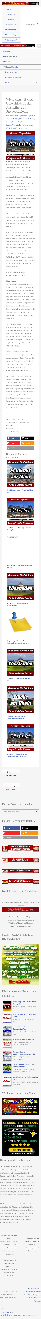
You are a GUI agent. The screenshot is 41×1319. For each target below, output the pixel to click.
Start (29, 1288)
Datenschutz (36, 1288)
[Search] (38, 24)
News (28, 122)
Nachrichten (16, 122)
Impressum (37, 1292)
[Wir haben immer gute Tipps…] (20, 1106)
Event (27, 119)
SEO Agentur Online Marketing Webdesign (32, 1298)
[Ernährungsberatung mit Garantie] (20, 1137)
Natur (23, 122)
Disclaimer (29, 1292)
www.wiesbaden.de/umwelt (15, 275)
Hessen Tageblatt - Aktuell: (9, 1241)
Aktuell (21, 119)
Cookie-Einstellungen (7, 1312)
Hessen (32, 119)
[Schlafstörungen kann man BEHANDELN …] (20, 964)
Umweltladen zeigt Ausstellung (22, 125)
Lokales (8, 122)
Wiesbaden (9, 128)
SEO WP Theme (29, 1295)
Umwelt (8, 125)
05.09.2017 (14, 119)
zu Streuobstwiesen (20, 128)
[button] (13, 438)
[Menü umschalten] (15, 9)
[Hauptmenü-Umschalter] (39, 46)
